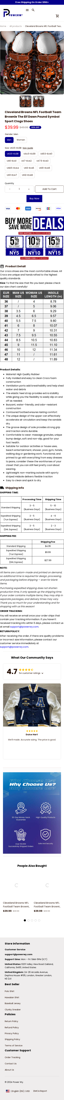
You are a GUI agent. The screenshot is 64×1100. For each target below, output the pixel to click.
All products (16, 26)
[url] (18, 954)
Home (3, 26)
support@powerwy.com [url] (24, 626)
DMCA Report (40, 1090)
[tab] (25, 920)
